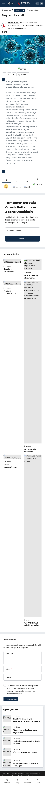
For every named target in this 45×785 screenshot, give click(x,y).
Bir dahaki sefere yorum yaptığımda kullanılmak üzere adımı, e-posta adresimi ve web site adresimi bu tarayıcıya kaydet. (22, 689)
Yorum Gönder (10, 699)
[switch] (11, 3)
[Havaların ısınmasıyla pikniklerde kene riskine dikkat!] (12, 269)
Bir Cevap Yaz (10, 639)
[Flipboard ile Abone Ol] (22, 69)
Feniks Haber (13, 22)
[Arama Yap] (37, 3)
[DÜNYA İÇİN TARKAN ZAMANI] (22, 752)
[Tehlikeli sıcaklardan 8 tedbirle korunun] (12, 367)
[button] (41, 3)
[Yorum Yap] (4, 74)
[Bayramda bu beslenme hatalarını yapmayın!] (33, 367)
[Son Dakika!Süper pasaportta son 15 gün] (22, 763)
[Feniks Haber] (24, 3)
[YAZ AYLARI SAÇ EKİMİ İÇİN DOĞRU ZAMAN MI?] (33, 541)
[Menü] (3, 3)
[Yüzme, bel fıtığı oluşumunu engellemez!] (33, 269)
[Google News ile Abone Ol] (9, 69)
